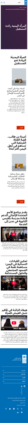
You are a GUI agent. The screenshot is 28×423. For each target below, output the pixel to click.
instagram (14, 408)
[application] (14, 234)
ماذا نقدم (23, 374)
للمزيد (21, 128)
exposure (6, 408)
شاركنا (23, 381)
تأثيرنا (23, 378)
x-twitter (21, 408)
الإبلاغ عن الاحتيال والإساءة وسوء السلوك (16, 398)
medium (21, 412)
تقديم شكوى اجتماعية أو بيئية (18, 400)
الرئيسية (24, 7)
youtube (10, 408)
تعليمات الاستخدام (21, 405)
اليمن (19, 2)
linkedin (17, 412)
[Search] (21, 390)
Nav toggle (1, 3)
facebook (17, 408)
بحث (4, 3)
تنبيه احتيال (22, 403)
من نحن (23, 370)
